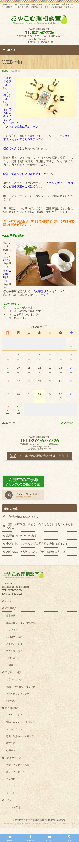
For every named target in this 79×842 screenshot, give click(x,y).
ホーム (8, 601)
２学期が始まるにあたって (22, 516)
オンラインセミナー (16, 772)
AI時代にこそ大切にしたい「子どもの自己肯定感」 (37, 551)
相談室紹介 (10, 608)
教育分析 (10, 743)
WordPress (22, 823)
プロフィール (13, 629)
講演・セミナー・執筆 (17, 764)
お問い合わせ (13, 658)
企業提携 (10, 779)
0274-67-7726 (43, 32)
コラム (8, 800)
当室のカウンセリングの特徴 (21, 622)
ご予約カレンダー (15, 644)
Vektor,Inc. (57, 823)
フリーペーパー (14, 786)
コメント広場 (13, 807)
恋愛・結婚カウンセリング (20, 736)
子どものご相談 (13, 672)
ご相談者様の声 (14, 637)
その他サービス (13, 757)
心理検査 (10, 701)
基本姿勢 (10, 615)
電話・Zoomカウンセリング (20, 686)
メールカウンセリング (17, 693)
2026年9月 (67, 422)
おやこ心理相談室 (35, 820)
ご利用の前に (13, 665)
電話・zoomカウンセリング (20, 722)
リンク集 (10, 793)
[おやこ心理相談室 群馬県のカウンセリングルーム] (39, 21)
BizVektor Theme (40, 823)
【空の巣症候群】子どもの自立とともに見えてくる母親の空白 (39, 526)
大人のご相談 (12, 708)
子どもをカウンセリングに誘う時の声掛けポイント (37, 543)
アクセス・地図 (14, 651)
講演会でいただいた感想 (21, 535)
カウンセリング (14, 679)
